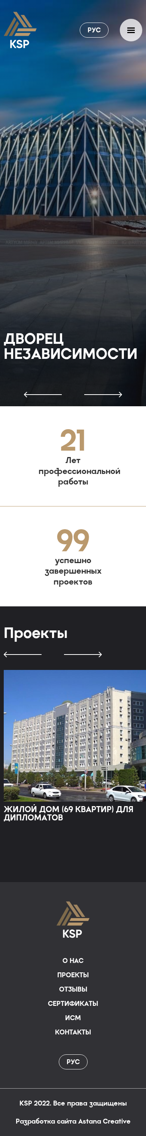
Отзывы (73, 989)
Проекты (73, 975)
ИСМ (73, 1018)
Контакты (73, 1032)
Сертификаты (73, 1003)
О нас (73, 961)
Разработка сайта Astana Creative (73, 1121)
